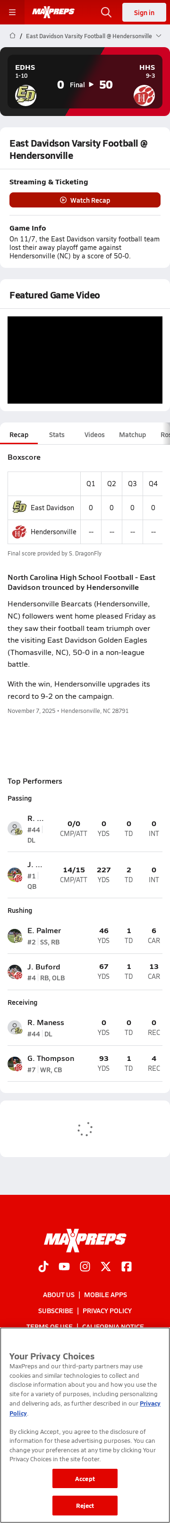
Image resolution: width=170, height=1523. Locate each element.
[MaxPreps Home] (53, 12)
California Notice (113, 1326)
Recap (18, 434)
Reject (85, 1505)
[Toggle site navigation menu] (12, 12)
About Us (59, 1294)
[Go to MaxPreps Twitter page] (105, 1267)
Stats (57, 434)
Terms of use (49, 1326)
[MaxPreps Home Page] (12, 35)
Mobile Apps (105, 1294)
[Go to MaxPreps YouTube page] (64, 1267)
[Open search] (106, 12)
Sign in (144, 12)
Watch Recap (90, 200)
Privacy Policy (107, 1310)
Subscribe (55, 1310)
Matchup (132, 434)
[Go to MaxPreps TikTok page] (43, 1267)
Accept (85, 1478)
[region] (85, 1425)
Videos (95, 434)
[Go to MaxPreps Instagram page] (85, 1267)
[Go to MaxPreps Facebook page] (126, 1267)
